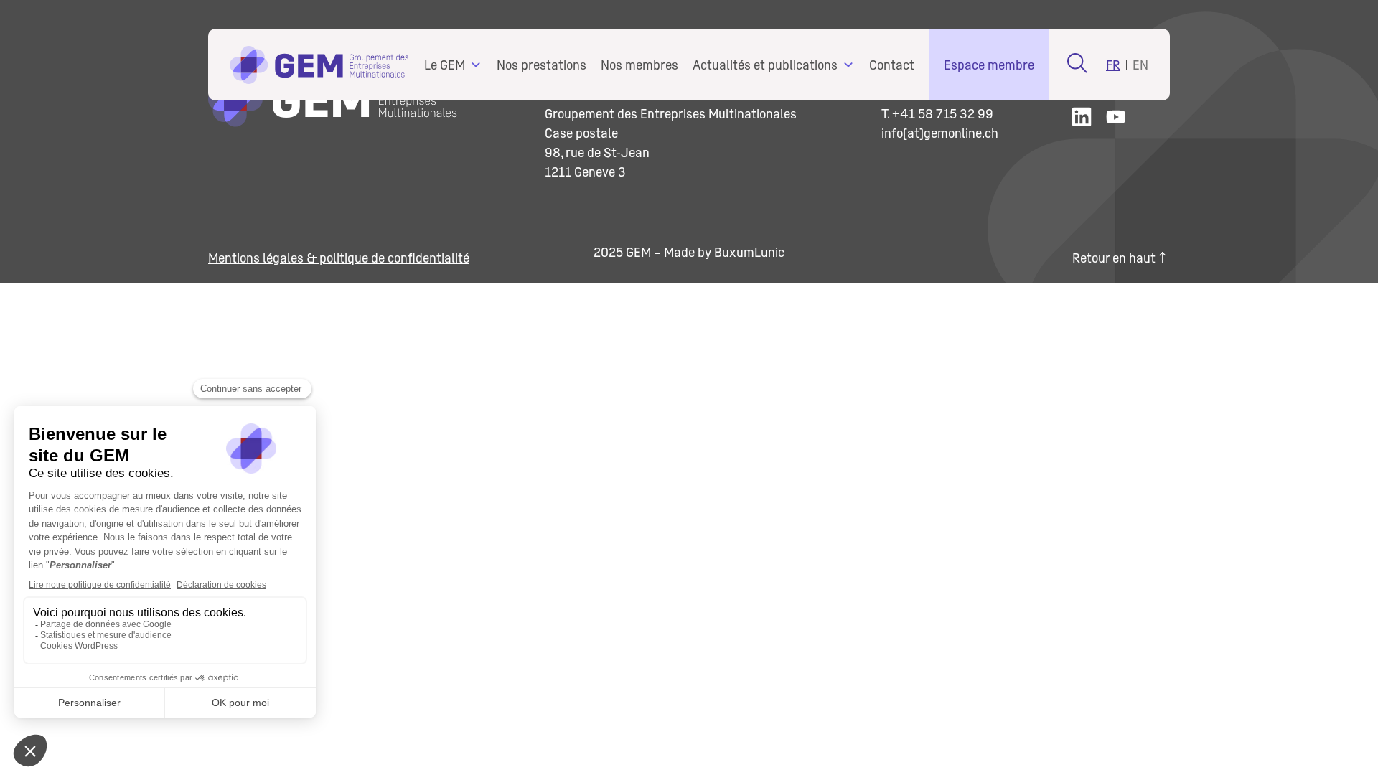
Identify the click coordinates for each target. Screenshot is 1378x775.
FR (1113, 65)
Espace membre (989, 65)
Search (1077, 63)
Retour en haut (1114, 258)
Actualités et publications (765, 65)
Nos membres (639, 65)
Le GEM (444, 65)
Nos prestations (541, 65)
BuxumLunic (749, 252)
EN (1140, 65)
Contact (891, 65)
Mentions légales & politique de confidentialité (338, 258)
